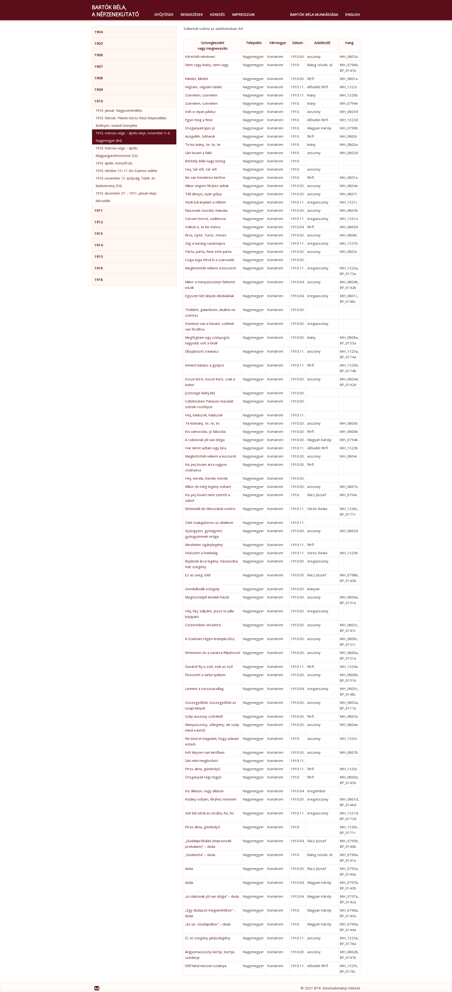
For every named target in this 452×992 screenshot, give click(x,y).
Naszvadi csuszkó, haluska (206, 210)
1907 (98, 66)
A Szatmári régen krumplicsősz (210, 638)
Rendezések (192, 14)
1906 (98, 54)
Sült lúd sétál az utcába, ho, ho (209, 813)
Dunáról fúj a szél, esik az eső (209, 666)
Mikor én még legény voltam (208, 486)
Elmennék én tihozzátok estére (210, 508)
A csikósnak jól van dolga (205, 439)
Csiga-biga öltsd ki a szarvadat (209, 259)
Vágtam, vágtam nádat (203, 86)
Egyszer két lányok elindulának (209, 295)
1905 (98, 43)
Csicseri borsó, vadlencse (205, 218)
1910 (98, 101)
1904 (98, 31)
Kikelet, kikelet (196, 78)
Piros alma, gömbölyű (202, 768)
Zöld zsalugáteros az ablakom (209, 522)
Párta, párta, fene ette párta (208, 251)
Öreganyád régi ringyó (203, 777)
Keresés (217, 14)
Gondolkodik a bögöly (202, 588)
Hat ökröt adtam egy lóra (205, 448)
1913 (98, 233)
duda (189, 868)
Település (254, 42)
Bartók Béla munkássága (314, 14)
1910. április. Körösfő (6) (114, 163)
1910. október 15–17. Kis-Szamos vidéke (126, 170)
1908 (98, 78)
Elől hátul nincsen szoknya (205, 965)
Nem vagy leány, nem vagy (207, 64)
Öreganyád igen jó (200, 128)
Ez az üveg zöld (197, 575)
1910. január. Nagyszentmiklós (119, 110)
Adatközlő (322, 42)
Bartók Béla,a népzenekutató (115, 11)
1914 (98, 245)
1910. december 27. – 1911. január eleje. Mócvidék (126, 197)
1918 (98, 279)
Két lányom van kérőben (204, 752)
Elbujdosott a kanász (202, 351)
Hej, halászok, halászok (203, 415)
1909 (98, 89)
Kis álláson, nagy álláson (204, 791)
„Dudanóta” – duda (200, 854)
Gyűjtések (164, 14)
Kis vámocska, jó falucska (205, 431)
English (352, 14)
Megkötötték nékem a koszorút (210, 268)
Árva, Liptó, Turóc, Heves (205, 235)
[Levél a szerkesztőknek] (96, 989)
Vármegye (277, 42)
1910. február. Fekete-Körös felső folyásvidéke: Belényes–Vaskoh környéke (131, 122)
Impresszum (243, 14)
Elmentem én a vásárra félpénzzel (212, 652)
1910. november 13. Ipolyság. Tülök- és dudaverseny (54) (125, 182)
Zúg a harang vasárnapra (205, 243)
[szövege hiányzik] (200, 392)
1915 (98, 256)
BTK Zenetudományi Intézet (337, 988)
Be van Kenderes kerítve (205, 177)
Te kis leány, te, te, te (202, 144)
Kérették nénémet (200, 56)
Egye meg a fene (199, 119)
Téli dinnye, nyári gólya (203, 193)
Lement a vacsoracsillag (204, 688)
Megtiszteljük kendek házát (207, 597)
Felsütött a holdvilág (201, 552)
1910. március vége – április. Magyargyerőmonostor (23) (117, 152)
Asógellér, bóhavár (200, 136)
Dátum (297, 42)
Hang (349, 42)
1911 (98, 210)
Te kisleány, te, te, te (202, 423)
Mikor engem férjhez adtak (207, 185)
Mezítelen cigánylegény (204, 544)
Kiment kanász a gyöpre (204, 365)
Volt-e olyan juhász (200, 111)
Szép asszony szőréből (204, 716)
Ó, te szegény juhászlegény (207, 938)
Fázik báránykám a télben (205, 202)
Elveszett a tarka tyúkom (205, 674)
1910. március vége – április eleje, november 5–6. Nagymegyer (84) (133, 137)
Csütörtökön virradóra (203, 624)
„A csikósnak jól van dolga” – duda (212, 896)
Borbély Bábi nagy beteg (205, 161)
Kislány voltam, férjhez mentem (210, 799)
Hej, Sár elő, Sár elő (201, 169)
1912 (98, 221)
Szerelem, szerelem (201, 95)
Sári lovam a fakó (198, 152)
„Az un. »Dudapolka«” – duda (207, 924)
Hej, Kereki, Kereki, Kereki (206, 478)
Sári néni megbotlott (201, 760)
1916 (98, 268)
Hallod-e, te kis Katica (202, 226)
